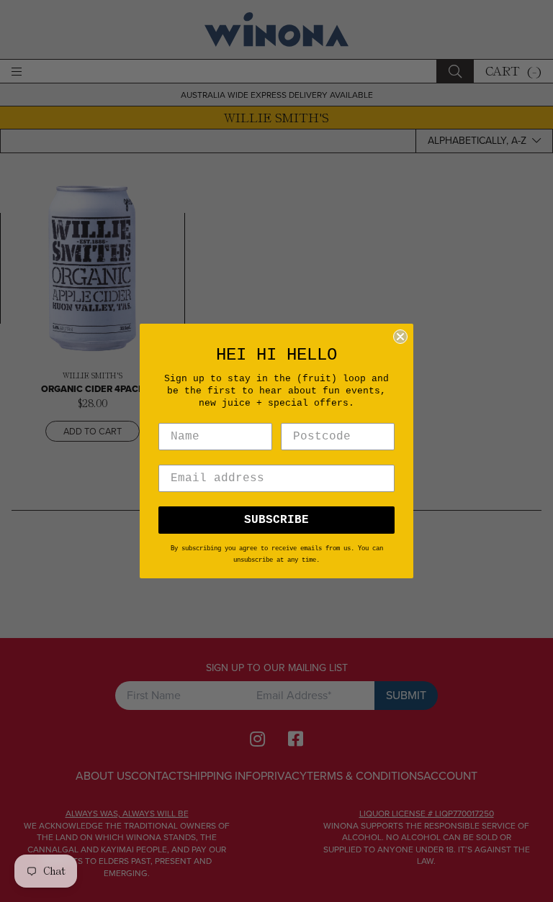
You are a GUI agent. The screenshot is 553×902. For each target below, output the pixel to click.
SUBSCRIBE (276, 520)
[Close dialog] (400, 336)
